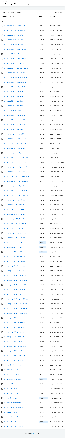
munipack (28, 4)
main (18, 4)
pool (13, 4)
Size (40, 16)
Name (5, 16)
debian (7, 4)
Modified (53, 16)
